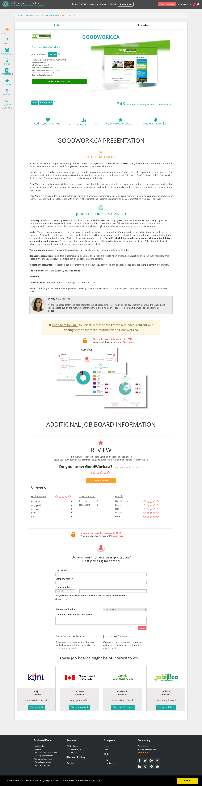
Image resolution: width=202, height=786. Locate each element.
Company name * (64, 578)
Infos (7, 63)
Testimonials (143, 746)
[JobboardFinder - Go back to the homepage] (23, 4)
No (65, 599)
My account (184, 4)
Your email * (61, 570)
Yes (59, 599)
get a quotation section (66, 648)
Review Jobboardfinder (147, 749)
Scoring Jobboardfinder (43, 756)
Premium (70, 763)
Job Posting (72, 753)
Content (6, 74)
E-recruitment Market (42, 762)
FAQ (106, 760)
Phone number (63, 587)
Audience (6, 53)
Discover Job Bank (79, 707)
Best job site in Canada (47, 15)
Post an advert (7, 106)
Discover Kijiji (36, 707)
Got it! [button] (187, 780)
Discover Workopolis (123, 707)
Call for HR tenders (75, 749)
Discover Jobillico (165, 707)
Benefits (37, 749)
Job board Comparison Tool (45, 753)
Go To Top (7, 33)
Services (113, 4)
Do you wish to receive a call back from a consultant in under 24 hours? (92, 595)
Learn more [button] (95, 780)
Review (7, 84)
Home (19, 15)
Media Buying (72, 746)
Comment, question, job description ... (75, 614)
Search (94, 4)
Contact (108, 766)
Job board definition (42, 765)
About (7, 43)
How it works (80, 4)
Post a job (127, 4)
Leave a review (101, 480)
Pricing (7, 94)
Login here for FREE (65, 325)
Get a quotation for (65, 609)
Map (103, 4)
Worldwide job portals (43, 759)
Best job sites (39, 746)
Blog (106, 749)
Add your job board (167, 4)
